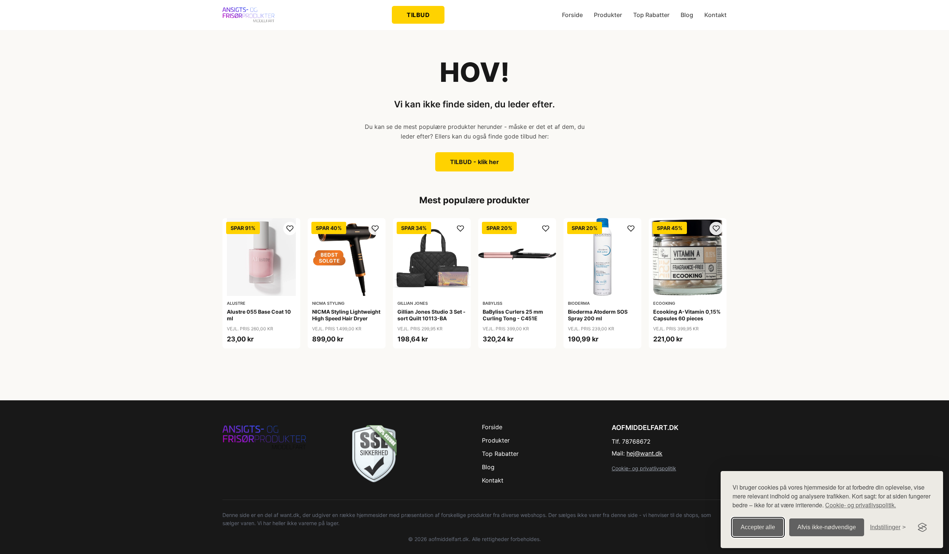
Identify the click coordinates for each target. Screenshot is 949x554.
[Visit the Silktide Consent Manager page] (922, 527)
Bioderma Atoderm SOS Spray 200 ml (598, 314)
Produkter (608, 15)
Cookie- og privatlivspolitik (644, 468)
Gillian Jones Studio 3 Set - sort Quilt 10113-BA (431, 314)
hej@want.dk (644, 453)
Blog (687, 15)
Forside (572, 15)
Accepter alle (758, 527)
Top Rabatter (651, 15)
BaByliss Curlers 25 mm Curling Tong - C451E (513, 314)
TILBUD (418, 15)
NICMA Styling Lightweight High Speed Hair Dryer (346, 314)
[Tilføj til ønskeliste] (290, 228)
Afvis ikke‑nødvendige (826, 527)
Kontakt (715, 15)
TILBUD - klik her (474, 162)
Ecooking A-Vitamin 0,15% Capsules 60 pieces (687, 314)
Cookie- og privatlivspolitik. (860, 505)
